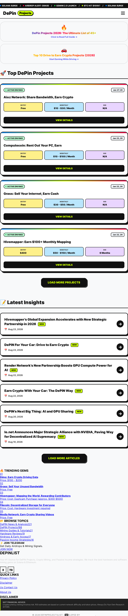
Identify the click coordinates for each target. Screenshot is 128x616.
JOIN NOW (6, 549)
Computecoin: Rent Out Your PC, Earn (33, 145)
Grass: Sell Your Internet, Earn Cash (31, 194)
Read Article (120, 323)
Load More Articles (64, 458)
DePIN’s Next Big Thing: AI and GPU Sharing (39, 411)
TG (11, 569)
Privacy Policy (8, 578)
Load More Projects (64, 282)
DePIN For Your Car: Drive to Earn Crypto (36, 345)
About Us (5, 592)
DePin (17, 13)
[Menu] (123, 13)
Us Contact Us (8, 587)
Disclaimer (6, 582)
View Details (64, 120)
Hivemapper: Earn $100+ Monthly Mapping (37, 242)
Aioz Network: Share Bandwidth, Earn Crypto (38, 97)
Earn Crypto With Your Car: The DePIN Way (38, 391)
